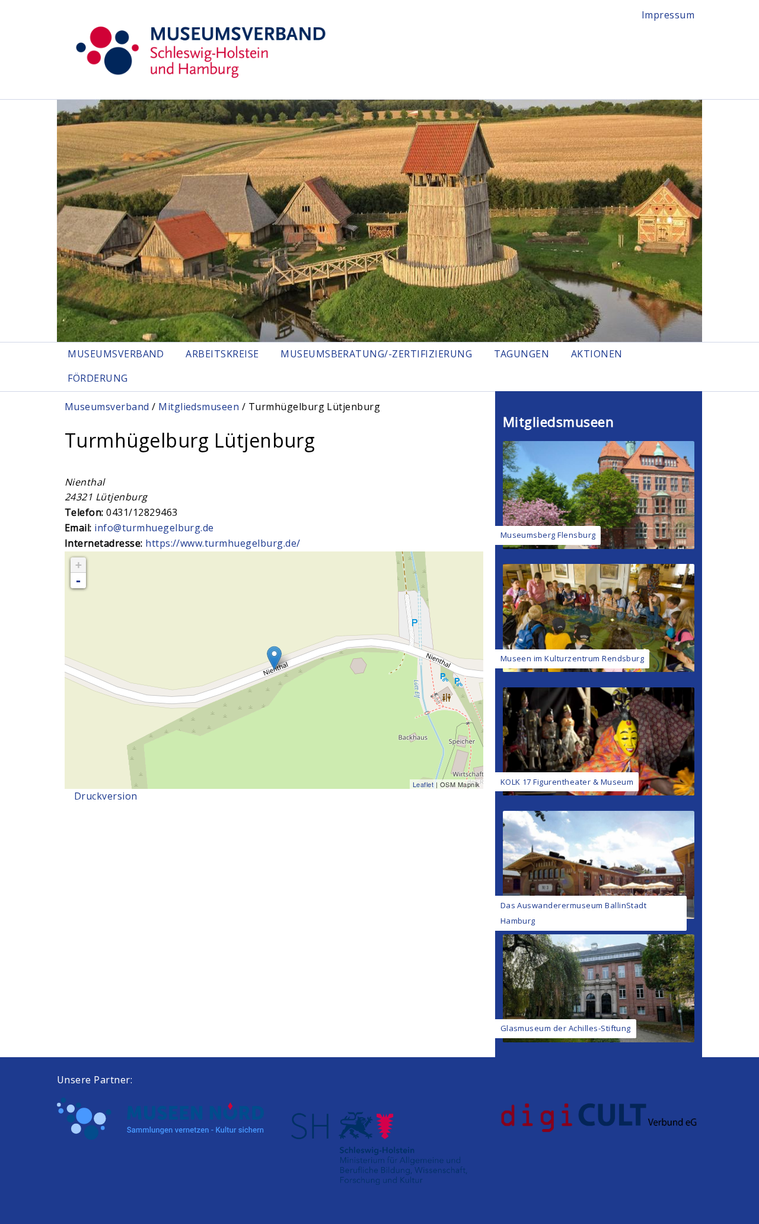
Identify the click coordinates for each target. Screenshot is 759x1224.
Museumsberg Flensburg (548, 534)
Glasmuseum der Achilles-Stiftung (565, 1028)
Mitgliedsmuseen (198, 406)
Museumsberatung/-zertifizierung (376, 353)
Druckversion (106, 796)
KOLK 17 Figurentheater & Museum (567, 781)
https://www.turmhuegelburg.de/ (222, 543)
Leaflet (423, 784)
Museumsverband (116, 353)
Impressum (668, 14)
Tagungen (522, 353)
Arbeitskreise (222, 353)
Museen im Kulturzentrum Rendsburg (572, 658)
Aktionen (597, 353)
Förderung (97, 378)
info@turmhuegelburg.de (154, 527)
